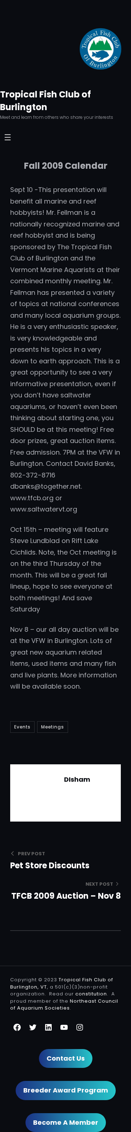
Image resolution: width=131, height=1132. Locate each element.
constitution (91, 993)
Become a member (65, 1122)
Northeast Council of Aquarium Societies (64, 1005)
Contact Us (66, 1058)
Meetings (52, 727)
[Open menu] (7, 137)
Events (22, 727)
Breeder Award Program (65, 1090)
